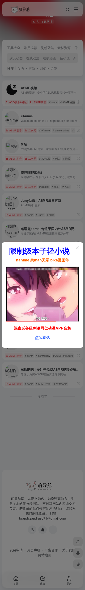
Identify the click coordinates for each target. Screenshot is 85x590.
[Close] (77, 248)
